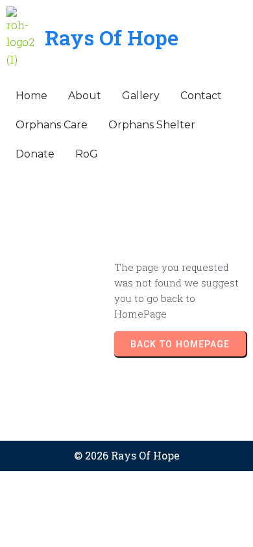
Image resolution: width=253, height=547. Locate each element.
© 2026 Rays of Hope (127, 455)
